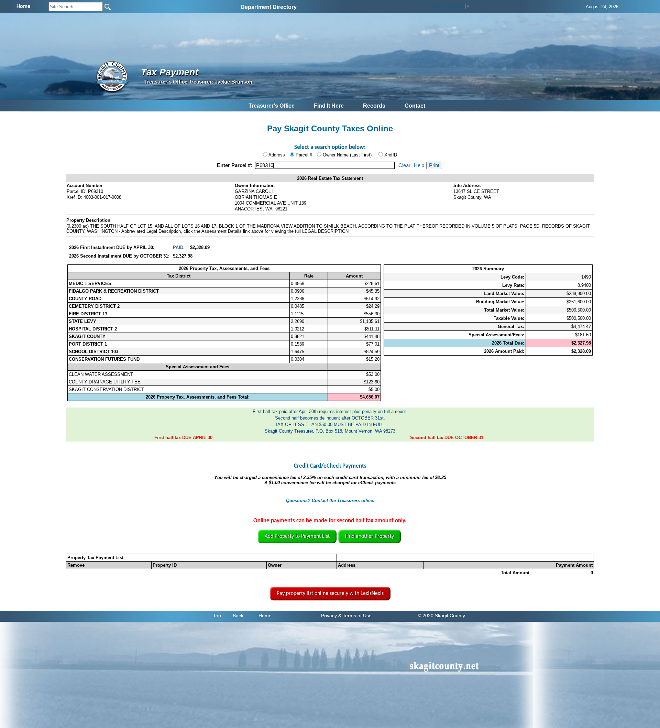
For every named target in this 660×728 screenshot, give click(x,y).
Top (217, 615)
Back (238, 615)
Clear (404, 165)
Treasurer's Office (272, 106)
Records (374, 106)
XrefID (390, 154)
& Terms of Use (355, 615)
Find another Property (369, 536)
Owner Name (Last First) (347, 154)
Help (419, 165)
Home (265, 615)
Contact (415, 106)
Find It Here (329, 106)
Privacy (329, 615)
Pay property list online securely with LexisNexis (330, 593)
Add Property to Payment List (297, 536)
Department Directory (269, 7)
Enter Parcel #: (235, 165)
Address (276, 154)
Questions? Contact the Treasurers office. (330, 500)
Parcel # (304, 154)
